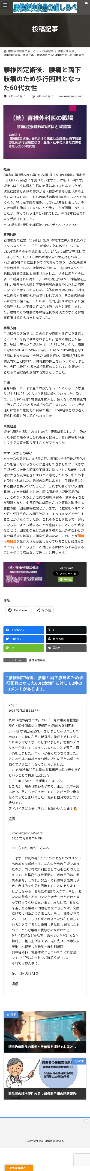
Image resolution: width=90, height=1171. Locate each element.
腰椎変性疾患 (37, 660)
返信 (12, 818)
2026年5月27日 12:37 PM (25, 711)
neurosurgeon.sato (24, 833)
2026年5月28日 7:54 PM (27, 838)
